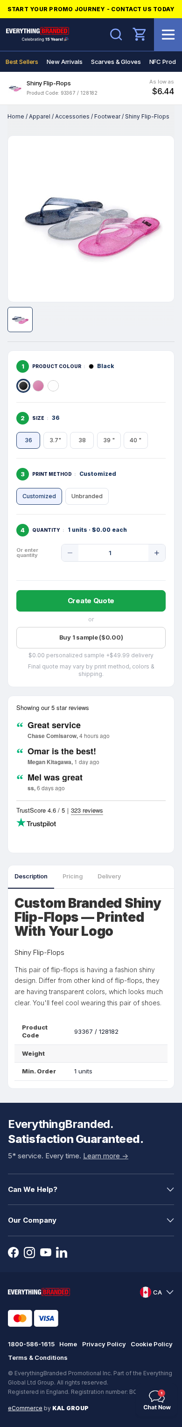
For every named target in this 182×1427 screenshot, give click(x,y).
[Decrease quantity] (70, 552)
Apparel (39, 116)
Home (15, 116)
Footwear (107, 116)
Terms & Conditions (38, 1357)
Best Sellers (22, 61)
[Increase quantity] (156, 552)
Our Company (32, 1220)
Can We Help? (32, 1189)
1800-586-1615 (31, 1344)
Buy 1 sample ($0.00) (91, 637)
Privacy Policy (104, 1344)
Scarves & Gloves (116, 61)
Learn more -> (105, 1155)
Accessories (72, 116)
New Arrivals (64, 61)
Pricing (73, 876)
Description (31, 876)
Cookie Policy (152, 1344)
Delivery (109, 876)
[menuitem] (21, 62)
